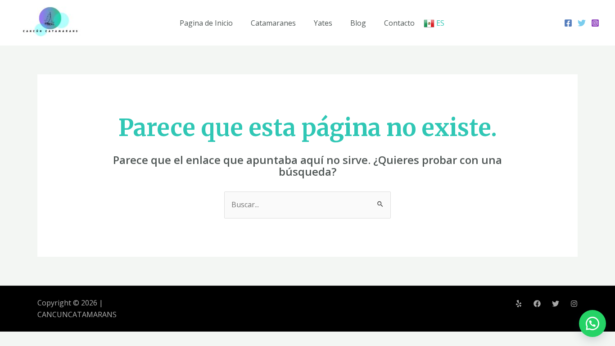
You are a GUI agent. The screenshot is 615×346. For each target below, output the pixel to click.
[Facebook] (568, 23)
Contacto (399, 23)
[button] (592, 323)
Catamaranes (273, 23)
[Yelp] (518, 303)
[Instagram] (595, 23)
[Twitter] (582, 23)
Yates (323, 23)
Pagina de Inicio (206, 23)
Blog (358, 23)
